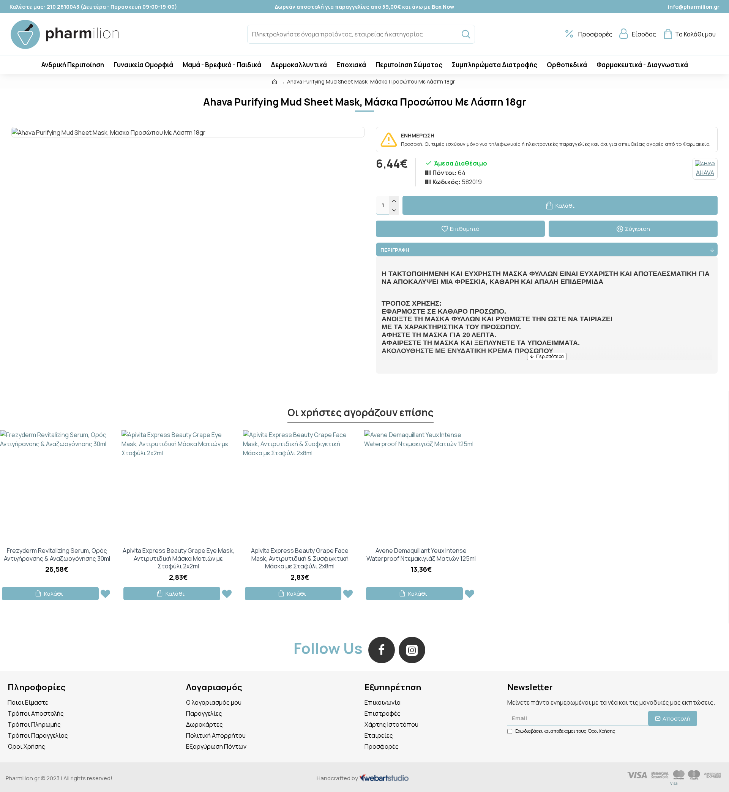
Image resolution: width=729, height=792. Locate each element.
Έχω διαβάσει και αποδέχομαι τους (565, 731)
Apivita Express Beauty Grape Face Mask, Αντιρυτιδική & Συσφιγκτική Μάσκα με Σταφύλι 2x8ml (300, 558)
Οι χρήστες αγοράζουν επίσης (360, 412)
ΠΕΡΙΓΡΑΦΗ (394, 249)
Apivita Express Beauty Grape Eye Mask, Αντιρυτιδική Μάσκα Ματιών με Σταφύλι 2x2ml (178, 558)
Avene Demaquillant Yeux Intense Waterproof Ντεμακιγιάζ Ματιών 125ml (421, 555)
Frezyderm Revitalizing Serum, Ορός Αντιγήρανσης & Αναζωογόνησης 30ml (57, 555)
